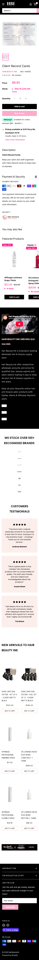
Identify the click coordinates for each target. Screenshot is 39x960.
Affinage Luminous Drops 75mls (13, 278)
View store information (15, 140)
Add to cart (19, 106)
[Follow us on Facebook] (3, 925)
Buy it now (19, 113)
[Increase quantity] (26, 98)
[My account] (31, 4)
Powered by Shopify (10, 955)
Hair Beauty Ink (9, 71)
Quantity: (6, 98)
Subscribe (10, 907)
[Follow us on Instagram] (7, 925)
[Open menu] (3, 4)
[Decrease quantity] (14, 98)
